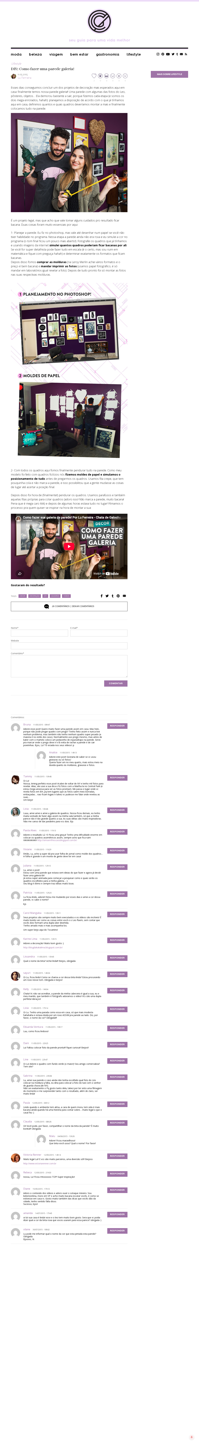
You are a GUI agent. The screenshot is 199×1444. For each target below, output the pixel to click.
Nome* (15, 628)
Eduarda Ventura (33, 1027)
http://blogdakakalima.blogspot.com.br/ (43, 947)
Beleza (35, 54)
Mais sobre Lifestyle (169, 74)
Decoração (34, 596)
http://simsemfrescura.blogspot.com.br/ (57, 840)
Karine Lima (30, 939)
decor (22, 596)
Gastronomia (107, 54)
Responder (117, 726)
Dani (26, 1043)
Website (15, 641)
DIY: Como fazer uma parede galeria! (42, 69)
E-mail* (74, 628)
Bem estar (79, 54)
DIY (45, 596)
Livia (26, 808)
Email (124, 596)
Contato (181, 54)
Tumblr (177, 54)
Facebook (101, 596)
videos (66, 596)
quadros (55, 596)
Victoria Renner (32, 1154)
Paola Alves (30, 830)
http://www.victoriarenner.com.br (39, 1163)
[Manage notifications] (191, 1437)
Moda (16, 54)
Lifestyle (134, 54)
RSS (186, 54)
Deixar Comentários (73, 606)
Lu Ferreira (24, 78)
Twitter (173, 54)
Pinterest (162, 54)
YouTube (168, 54)
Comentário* (17, 653)
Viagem (56, 54)
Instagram (158, 54)
